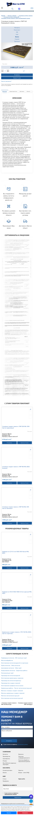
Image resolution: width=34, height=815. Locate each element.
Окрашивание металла (8, 670)
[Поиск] (12, 8)
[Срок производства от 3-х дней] (17, 51)
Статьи (4, 779)
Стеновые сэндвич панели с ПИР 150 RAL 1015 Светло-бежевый (15, 507)
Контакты (5, 754)
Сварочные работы (21, 670)
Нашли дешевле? (6, 81)
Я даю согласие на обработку (15, 744)
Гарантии (20, 770)
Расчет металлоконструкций (23, 688)
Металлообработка (7, 660)
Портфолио (6, 781)
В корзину (17, 74)
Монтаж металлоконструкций (10, 695)
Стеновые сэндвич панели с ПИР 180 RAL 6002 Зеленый (16, 467)
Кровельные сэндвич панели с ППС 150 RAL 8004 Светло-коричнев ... (16, 632)
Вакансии (20, 754)
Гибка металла (15, 665)
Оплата (28, 91)
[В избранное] (31, 70)
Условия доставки (7, 770)
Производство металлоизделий (10, 675)
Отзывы (5, 760)
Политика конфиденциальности (24, 757)
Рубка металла (5, 665)
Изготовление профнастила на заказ (12, 685)
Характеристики (13, 91)
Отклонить (25, 812)
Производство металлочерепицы (11, 680)
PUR (17, 34)
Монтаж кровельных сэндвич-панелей (12, 693)
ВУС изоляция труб (21, 658)
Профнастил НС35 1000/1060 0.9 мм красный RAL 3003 (17, 592)
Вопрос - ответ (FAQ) (23, 772)
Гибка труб (18, 668)
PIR (17, 32)
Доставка (22, 91)
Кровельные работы (7, 688)
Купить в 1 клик (24, 442)
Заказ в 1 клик (17, 78)
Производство (6, 756)
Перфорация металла (7, 658)
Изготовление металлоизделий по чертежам (14, 663)
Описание (4, 91)
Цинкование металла (7, 668)
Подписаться (17, 797)
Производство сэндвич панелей (10, 683)
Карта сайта (21, 779)
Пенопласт (17, 30)
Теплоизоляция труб (7, 673)
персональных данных (22, 744)
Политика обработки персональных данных (24, 760)
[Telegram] (31, 801)
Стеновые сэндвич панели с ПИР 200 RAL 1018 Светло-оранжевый (15, 427)
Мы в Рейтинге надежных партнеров (9, 763)
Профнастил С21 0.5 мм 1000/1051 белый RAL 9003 (15, 552)
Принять (9, 812)
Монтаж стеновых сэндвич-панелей (12, 690)
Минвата (17, 27)
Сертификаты (6, 758)
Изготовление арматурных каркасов (12, 678)
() (32, 8)
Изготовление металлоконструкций (12, 698)
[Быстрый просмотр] (27, 70)
